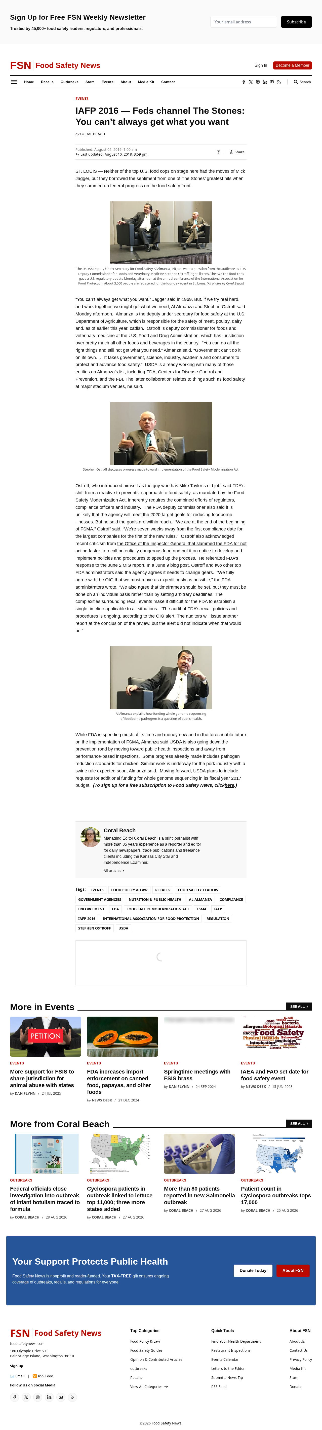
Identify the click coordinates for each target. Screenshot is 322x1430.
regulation (218, 918)
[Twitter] (251, 82)
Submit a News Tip (227, 1377)
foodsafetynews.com (27, 1343)
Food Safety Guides (146, 1350)
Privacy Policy (301, 1359)
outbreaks (21, 1180)
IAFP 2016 (86, 918)
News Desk (102, 1100)
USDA (123, 928)
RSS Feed (219, 1386)
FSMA (202, 909)
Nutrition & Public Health (155, 899)
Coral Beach (92, 134)
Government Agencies (99, 899)
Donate (296, 1386)
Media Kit (298, 1368)
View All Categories (146, 1386)
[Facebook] (244, 82)
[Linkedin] (265, 82)
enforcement (91, 909)
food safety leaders (198, 889)
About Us (297, 1341)
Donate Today (253, 1270)
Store (294, 1377)
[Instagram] (258, 82)
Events (82, 98)
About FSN (293, 1270)
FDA (115, 909)
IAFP (218, 909)
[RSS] (279, 82)
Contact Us (299, 1350)
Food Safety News (166, 1423)
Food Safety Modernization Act (158, 909)
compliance (231, 899)
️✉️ (17, 1376)
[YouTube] (272, 82)
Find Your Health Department (236, 1341)
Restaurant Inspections (231, 1350)
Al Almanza (200, 899)
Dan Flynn (25, 1093)
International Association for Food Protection (151, 918)
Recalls (162, 889)
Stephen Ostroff (94, 928)
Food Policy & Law (129, 889)
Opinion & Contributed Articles (156, 1359)
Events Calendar (225, 1359)
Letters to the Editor (228, 1368)
